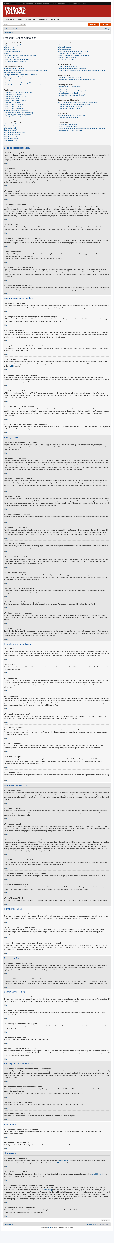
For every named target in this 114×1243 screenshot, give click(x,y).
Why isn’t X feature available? (67, 126)
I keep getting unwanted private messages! (72, 68)
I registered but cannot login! (13, 51)
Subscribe (55, 19)
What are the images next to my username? (18, 79)
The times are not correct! (12, 73)
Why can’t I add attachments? (13, 106)
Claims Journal (27, 3)
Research (43, 19)
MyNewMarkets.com (12, 3)
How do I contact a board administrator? (71, 131)
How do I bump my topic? (12, 117)
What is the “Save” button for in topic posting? (19, 113)
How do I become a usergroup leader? (70, 53)
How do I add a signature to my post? (16, 96)
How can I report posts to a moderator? (16, 110)
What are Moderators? (65, 47)
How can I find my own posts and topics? (71, 95)
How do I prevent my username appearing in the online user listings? (26, 70)
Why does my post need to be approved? (17, 115)
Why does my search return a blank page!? (72, 91)
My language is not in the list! (13, 77)
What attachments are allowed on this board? (72, 115)
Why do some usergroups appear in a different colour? (75, 55)
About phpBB (54, 1163)
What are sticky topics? (11, 136)
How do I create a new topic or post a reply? (18, 92)
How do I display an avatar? (13, 81)
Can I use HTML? (9, 126)
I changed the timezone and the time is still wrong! (20, 75)
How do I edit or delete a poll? (13, 102)
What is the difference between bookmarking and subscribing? (78, 102)
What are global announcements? (15, 132)
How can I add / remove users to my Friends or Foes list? (76, 80)
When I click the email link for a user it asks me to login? (22, 85)
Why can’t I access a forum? (13, 104)
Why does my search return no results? (70, 89)
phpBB (11, 366)
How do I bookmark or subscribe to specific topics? (74, 104)
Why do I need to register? (12, 45)
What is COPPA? (9, 47)
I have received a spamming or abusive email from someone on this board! (82, 70)
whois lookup (47, 1190)
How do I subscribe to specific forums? (70, 106)
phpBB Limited (63, 1160)
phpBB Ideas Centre (99, 1174)
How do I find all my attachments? (69, 117)
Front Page (9, 19)
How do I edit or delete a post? (14, 94)
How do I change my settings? (14, 68)
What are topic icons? (11, 140)
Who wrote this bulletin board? (67, 124)
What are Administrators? (66, 45)
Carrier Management (80, 3)
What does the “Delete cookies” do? (15, 61)
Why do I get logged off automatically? (16, 59)
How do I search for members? (68, 93)
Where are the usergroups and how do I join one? (74, 51)
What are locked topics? (12, 138)
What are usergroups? (65, 49)
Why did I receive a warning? (13, 108)
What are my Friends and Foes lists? (70, 77)
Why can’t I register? (10, 49)
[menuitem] (15, 29)
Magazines (30, 19)
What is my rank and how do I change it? (17, 83)
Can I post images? (10, 130)
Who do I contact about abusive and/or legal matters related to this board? (82, 128)
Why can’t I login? (10, 53)
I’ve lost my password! (11, 57)
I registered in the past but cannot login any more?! (20, 55)
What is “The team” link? (66, 59)
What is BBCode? (10, 124)
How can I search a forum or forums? (70, 87)
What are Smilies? (10, 128)
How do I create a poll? (11, 98)
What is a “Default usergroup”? (68, 57)
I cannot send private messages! (68, 66)
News (20, 19)
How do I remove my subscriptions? (69, 108)
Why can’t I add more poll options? (15, 100)
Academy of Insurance (61, 3)
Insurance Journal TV (43, 3)
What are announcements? (12, 134)
